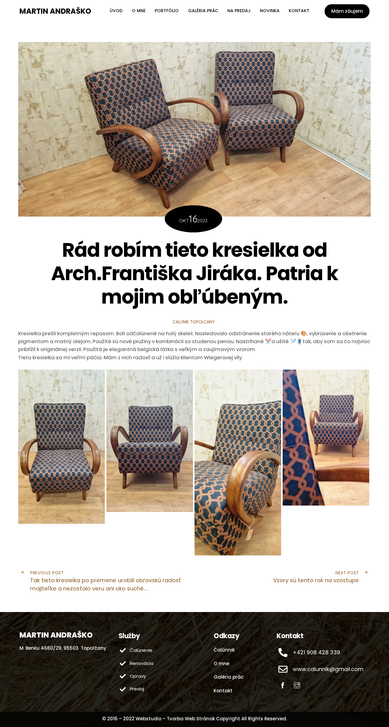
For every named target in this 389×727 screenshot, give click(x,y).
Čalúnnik (224, 650)
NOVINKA (270, 11)
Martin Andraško (55, 11)
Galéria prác (203, 11)
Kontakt (299, 11)
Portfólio (167, 11)
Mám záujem (347, 11)
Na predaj (238, 11)
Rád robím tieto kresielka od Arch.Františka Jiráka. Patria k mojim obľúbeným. (194, 273)
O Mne (139, 11)
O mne (221, 663)
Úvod (116, 11)
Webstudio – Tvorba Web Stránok (175, 718)
